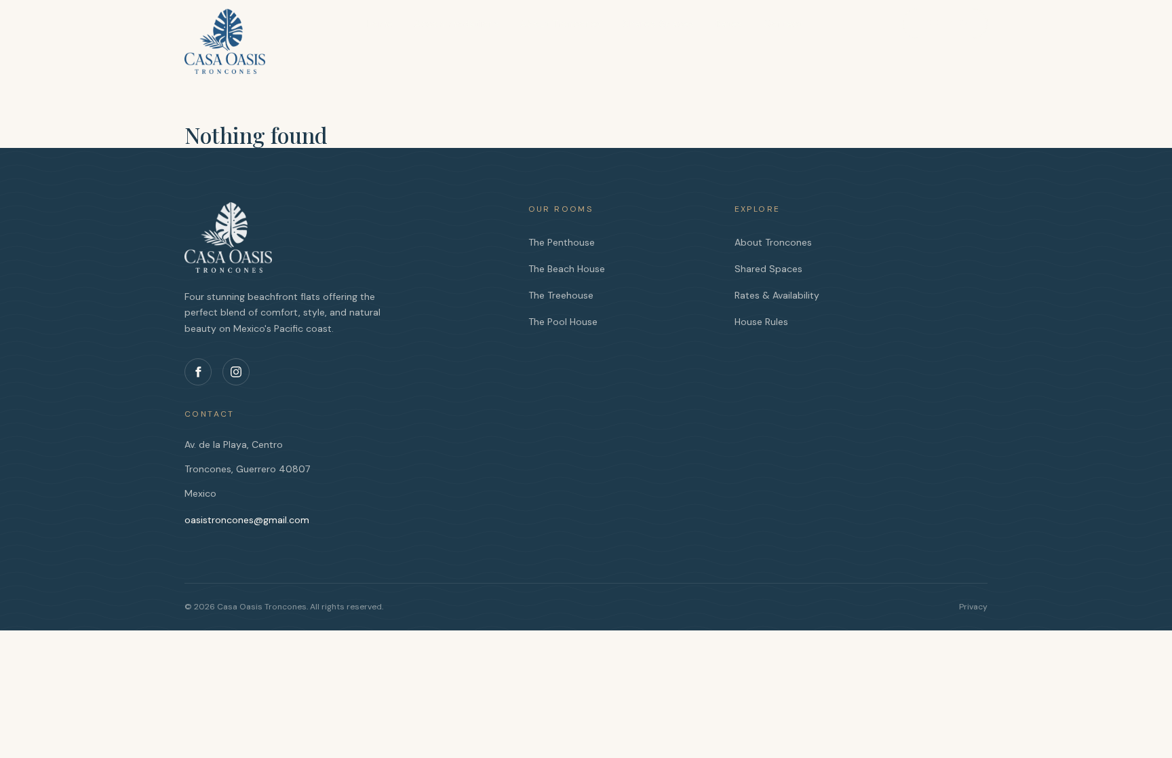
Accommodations (456, 24)
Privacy (973, 606)
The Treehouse (560, 295)
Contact (783, 24)
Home (379, 24)
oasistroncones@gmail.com (246, 520)
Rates (729, 24)
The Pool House (563, 322)
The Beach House (566, 269)
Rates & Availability (777, 295)
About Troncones (560, 24)
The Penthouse (561, 242)
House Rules (761, 322)
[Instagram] (236, 371)
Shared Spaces (658, 24)
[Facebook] (198, 371)
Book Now (945, 23)
